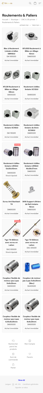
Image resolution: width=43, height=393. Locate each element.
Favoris (30, 357)
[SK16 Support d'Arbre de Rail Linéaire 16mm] (31, 190)
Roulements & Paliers (10, 22)
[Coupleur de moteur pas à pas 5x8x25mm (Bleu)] (31, 266)
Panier (13, 368)
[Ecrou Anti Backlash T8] (11, 190)
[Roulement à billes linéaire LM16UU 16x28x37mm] (31, 152)
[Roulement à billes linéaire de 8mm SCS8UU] (31, 113)
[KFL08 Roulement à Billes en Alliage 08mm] (11, 75)
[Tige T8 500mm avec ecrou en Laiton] (31, 228)
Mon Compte (30, 344)
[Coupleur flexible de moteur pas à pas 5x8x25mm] (11, 266)
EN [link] (19, 384)
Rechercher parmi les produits (13, 346)
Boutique (14, 19)
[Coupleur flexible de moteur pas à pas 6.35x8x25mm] (11, 305)
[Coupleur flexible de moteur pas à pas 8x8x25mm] (31, 305)
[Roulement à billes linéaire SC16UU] (11, 113)
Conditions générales (30, 384)
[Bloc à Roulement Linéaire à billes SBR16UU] (11, 37)
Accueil (5, 19)
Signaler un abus (21, 387)
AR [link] (16, 384)
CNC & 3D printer (28, 19)
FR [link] (13, 384)
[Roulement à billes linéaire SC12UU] (31, 75)
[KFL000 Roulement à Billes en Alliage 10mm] (31, 37)
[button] (7, 3)
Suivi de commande (13, 358)
